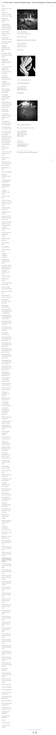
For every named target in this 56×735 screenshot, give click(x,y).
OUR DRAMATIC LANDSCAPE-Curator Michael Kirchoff (6, 374)
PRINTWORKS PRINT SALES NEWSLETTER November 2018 (6, 368)
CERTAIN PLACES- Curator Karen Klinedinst (6, 433)
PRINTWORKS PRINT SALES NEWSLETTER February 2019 (6, 345)
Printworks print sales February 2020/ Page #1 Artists (6, 674)
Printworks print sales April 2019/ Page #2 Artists (6, 606)
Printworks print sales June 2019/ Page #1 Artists (6, 612)
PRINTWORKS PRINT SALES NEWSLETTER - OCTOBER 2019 (6, 311)
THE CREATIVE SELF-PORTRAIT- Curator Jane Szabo (7, 510)
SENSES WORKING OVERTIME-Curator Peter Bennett (6, 449)
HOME (3, 5)
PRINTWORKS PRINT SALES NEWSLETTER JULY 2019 (6, 323)
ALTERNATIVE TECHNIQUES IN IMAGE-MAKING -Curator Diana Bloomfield (5, 411)
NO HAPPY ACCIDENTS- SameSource (5, 255)
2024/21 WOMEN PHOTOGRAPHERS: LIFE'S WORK (6, 91)
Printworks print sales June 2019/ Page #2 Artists (6, 618)
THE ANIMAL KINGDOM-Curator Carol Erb (6, 394)
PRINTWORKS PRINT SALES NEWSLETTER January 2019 (6, 356)
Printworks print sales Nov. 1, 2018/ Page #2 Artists (6, 548)
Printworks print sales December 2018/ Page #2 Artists (6, 560)
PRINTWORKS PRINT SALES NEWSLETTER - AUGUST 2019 (6, 317)
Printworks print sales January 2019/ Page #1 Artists (7, 565)
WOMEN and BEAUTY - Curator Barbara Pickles (6, 522)
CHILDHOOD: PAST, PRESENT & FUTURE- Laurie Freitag (7, 218)
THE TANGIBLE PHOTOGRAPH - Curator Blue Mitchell (6, 404)
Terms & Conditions (6, 722)
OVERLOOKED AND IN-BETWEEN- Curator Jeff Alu (7, 427)
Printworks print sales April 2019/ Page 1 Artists (6, 600)
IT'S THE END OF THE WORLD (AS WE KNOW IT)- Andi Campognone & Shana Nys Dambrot (7, 70)
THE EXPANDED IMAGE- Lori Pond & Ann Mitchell (6, 33)
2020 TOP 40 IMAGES (6, 700)
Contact (3, 720)
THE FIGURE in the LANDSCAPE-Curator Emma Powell (6, 499)
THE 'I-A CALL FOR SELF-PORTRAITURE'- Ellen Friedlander (7, 163)
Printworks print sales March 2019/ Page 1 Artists (6, 589)
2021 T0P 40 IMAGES (6, 689)
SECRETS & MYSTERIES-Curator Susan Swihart (6, 505)
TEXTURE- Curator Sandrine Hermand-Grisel (6, 462)
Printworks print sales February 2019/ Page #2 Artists (6, 583)
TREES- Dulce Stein (6, 276)
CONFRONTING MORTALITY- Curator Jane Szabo (6, 301)
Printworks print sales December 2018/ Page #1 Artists (6, 554)
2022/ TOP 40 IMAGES (7, 171)
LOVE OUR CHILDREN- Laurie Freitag (6, 192)
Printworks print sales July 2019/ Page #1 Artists (6, 624)
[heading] (5, 2)
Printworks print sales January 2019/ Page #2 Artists (7, 571)
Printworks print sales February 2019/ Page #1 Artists (6, 577)
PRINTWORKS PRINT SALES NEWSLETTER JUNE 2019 (6, 329)
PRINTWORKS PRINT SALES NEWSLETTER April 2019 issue (6, 339)
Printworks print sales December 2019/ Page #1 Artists (6, 659)
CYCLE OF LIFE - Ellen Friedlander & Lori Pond (7, 153)
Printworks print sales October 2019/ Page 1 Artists (6, 641)
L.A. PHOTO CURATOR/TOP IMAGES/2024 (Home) (6, 77)
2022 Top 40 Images (6, 684)
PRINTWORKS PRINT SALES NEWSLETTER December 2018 (6, 362)
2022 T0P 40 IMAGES (6, 687)
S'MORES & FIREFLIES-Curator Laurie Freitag (6, 485)
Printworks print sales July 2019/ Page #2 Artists (6, 629)
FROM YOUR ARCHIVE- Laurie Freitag (5, 20)
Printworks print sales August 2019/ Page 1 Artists (6, 635)
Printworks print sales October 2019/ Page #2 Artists (7, 653)
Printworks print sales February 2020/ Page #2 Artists (6, 680)
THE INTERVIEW (5, 247)
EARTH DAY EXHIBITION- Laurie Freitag (6, 176)
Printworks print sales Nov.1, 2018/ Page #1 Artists (6, 542)
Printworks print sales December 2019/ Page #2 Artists (6, 664)
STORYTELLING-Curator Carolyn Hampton (5, 516)
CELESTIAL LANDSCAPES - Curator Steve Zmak (6, 528)
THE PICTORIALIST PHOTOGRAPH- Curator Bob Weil (6, 379)
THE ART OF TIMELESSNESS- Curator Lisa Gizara (6, 443)
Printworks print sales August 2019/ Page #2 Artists (6, 647)
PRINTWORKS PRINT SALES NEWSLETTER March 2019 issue (6, 350)
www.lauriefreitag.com (22, 145)
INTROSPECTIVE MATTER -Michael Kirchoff (6, 261)
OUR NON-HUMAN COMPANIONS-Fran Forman (6, 186)
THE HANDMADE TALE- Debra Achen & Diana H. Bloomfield (6, 123)
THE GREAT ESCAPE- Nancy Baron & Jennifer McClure (7, 55)
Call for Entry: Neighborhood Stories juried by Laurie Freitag (7, 14)
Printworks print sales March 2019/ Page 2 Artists (6, 595)
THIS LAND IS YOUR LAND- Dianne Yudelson (6, 234)
